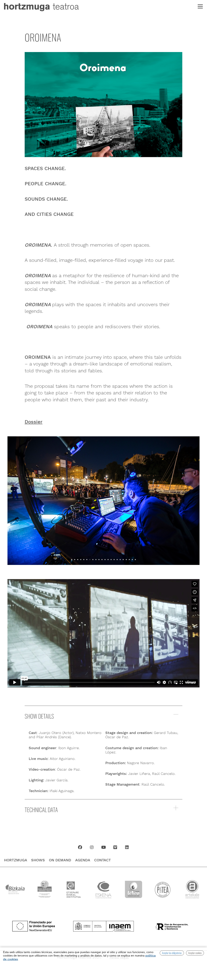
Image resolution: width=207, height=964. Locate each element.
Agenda (82, 860)
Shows (38, 860)
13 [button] (108, 559)
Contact (102, 860)
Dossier (33, 422)
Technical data (41, 809)
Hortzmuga (15, 860)
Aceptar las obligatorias (172, 953)
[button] (103, 717)
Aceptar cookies (195, 953)
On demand (60, 860)
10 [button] (98, 559)
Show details (39, 716)
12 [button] (105, 559)
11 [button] (101, 559)
